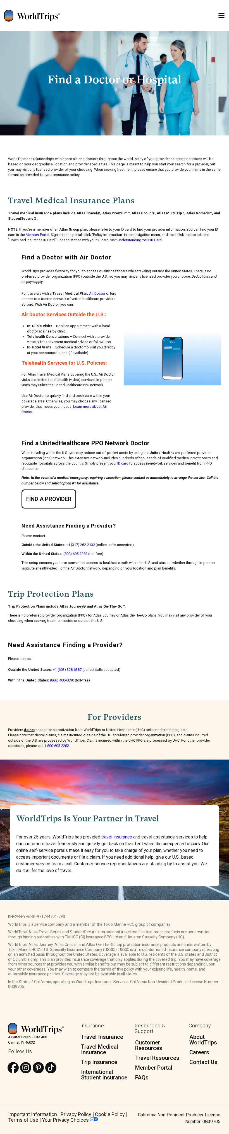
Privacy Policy (76, 1114)
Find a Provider (48, 499)
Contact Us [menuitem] (203, 1062)
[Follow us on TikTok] (51, 1068)
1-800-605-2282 (56, 746)
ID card (122, 463)
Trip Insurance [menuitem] (99, 1062)
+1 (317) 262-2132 (80, 545)
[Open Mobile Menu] (221, 15)
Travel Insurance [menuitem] (102, 1037)
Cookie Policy (110, 1114)
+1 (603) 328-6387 (67, 669)
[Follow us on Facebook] (13, 1068)
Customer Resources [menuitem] (148, 1045)
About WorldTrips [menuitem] (203, 1039)
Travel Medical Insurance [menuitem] (99, 1049)
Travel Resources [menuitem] (157, 1058)
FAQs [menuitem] (142, 1077)
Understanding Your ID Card (140, 240)
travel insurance (116, 837)
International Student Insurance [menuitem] (104, 1074)
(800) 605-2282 (75, 554)
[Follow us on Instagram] (26, 1068)
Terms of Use (23, 1120)
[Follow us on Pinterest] (38, 1068)
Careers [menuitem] (199, 1052)
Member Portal (37, 235)
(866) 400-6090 (62, 680)
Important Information (32, 1114)
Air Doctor (97, 293)
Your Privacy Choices (66, 1120)
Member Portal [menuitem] (153, 1067)
